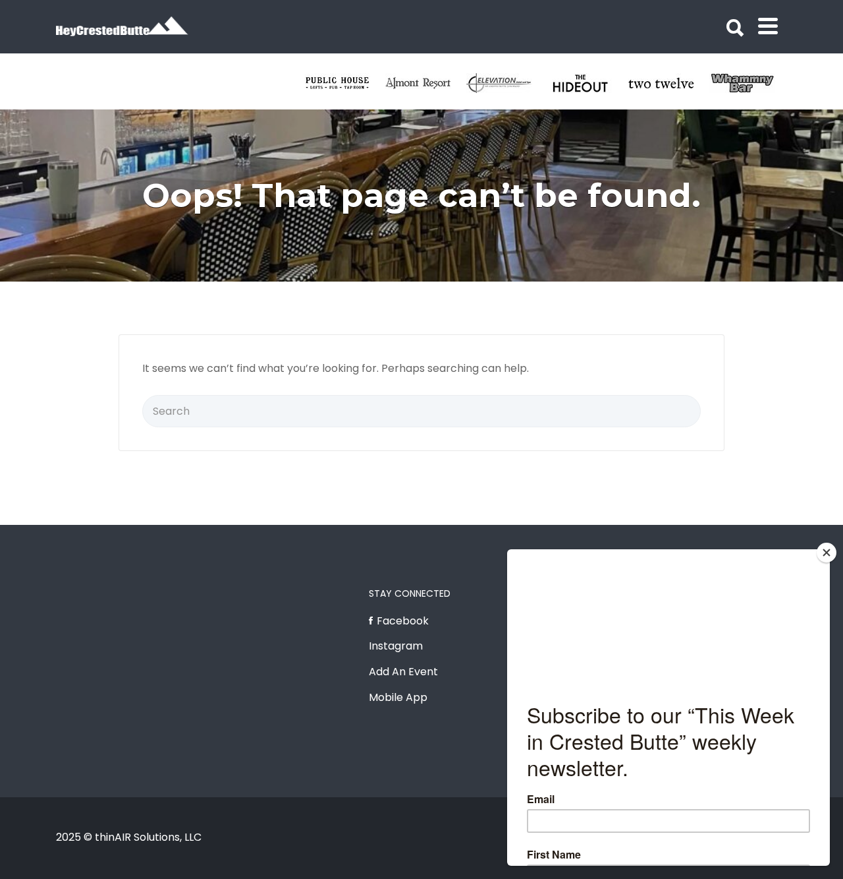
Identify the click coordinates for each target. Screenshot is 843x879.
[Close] (826, 552)
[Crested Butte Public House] (344, 83)
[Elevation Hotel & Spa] (506, 83)
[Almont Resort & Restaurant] (425, 83)
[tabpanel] (668, 83)
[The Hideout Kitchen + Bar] (587, 83)
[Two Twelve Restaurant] (668, 83)
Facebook (403, 620)
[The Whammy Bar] (749, 83)
